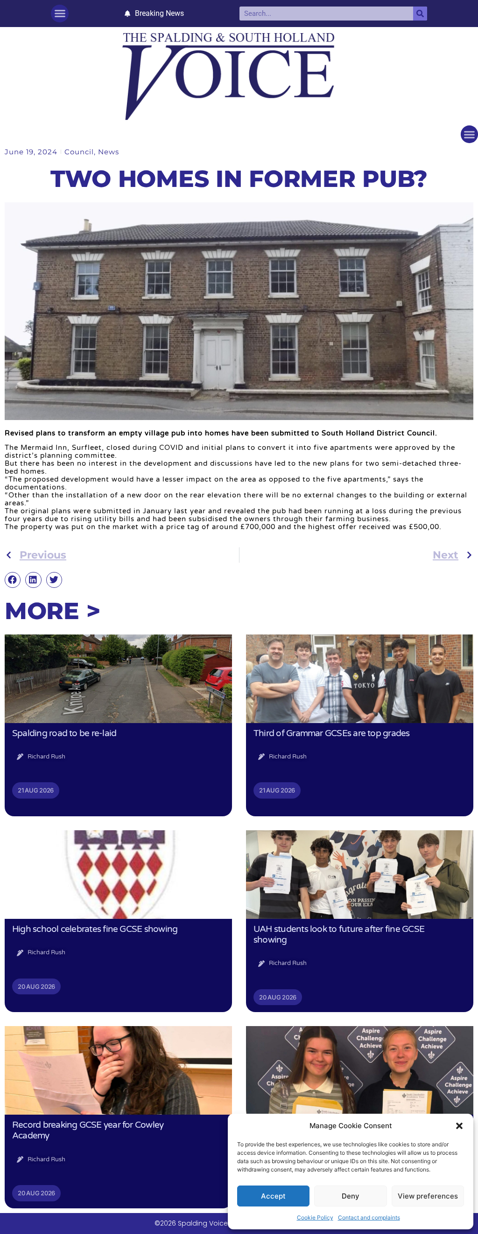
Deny (350, 1196)
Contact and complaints (369, 1217)
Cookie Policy (315, 1217)
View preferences (428, 1196)
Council (79, 151)
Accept (273, 1196)
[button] (459, 1126)
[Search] (420, 14)
